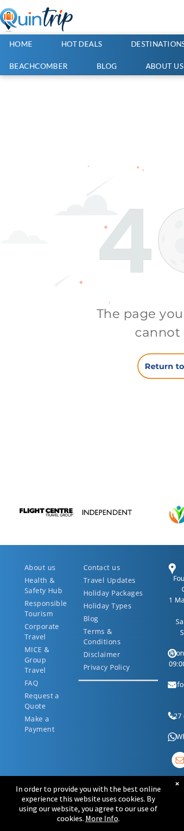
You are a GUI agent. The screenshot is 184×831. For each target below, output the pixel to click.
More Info (101, 818)
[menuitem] (26, 44)
